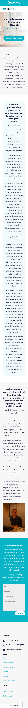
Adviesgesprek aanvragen (14, 38)
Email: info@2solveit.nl (14, 649)
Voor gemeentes (8, 667)
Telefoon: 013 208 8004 (15, 645)
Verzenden (20, 613)
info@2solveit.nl (14, 570)
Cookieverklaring (8, 696)
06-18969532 (18, 561)
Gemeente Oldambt (9, 681)
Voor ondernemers (8, 663)
